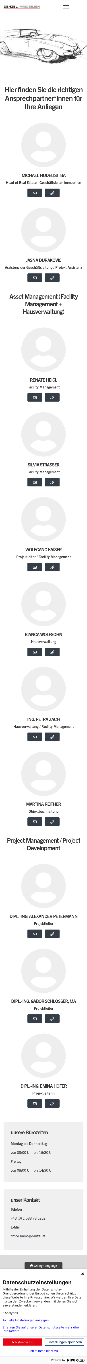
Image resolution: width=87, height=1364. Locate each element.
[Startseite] (22, 6)
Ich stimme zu (22, 1342)
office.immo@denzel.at (28, 1236)
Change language (45, 1266)
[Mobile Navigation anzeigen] (66, 6)
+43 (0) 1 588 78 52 (26, 1218)
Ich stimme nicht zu (43, 1351)
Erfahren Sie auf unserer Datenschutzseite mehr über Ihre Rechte (41, 1329)
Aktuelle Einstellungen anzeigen (26, 1320)
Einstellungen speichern (65, 1342)
